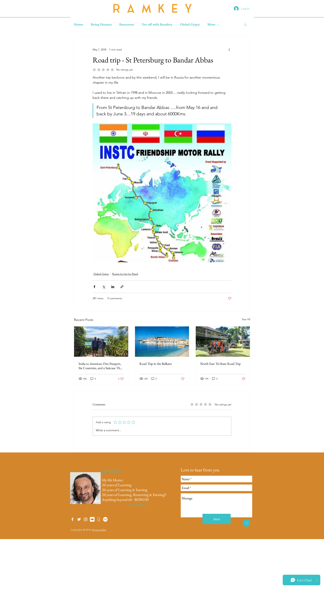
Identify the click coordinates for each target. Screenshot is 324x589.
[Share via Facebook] (94, 286)
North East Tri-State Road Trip (220, 363)
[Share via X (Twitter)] (103, 286)
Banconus (126, 24)
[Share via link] (122, 286)
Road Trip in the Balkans (156, 363)
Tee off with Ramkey (157, 24)
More (211, 24)
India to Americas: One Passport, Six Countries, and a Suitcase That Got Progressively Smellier (101, 365)
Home (78, 24)
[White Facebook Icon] (72, 519)
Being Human (101, 24)
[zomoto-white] (92, 519)
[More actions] (229, 49)
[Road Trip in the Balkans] (162, 341)
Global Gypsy (190, 24)
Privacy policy (99, 529)
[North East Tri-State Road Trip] (223, 341)
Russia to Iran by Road (125, 274)
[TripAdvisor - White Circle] (105, 519)
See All (246, 319)
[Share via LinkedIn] (113, 286)
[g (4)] (98, 519)
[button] (245, 24)
